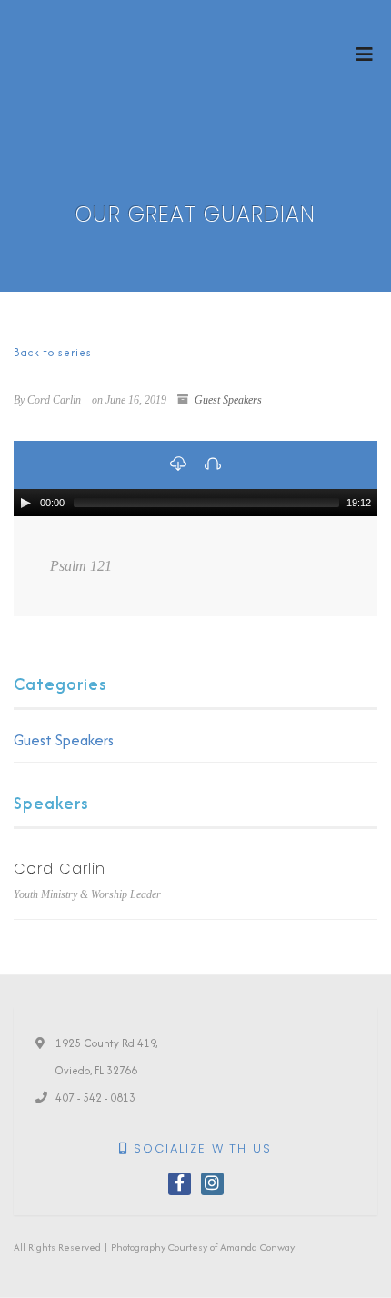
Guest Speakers (228, 400)
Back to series (53, 352)
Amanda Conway (257, 1247)
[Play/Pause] (25, 502)
